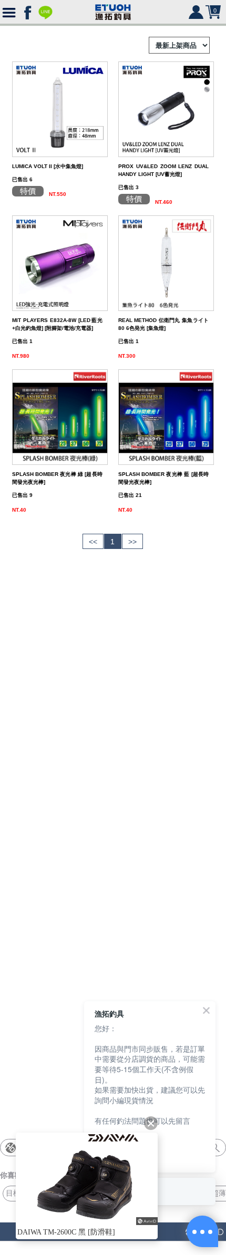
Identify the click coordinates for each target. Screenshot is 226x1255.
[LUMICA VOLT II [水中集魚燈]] (60, 109)
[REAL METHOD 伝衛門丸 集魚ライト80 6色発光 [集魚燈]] (166, 262)
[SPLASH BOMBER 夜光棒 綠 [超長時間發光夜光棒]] (60, 416)
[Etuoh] (113, 10)
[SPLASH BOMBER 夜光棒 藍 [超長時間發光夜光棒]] (166, 416)
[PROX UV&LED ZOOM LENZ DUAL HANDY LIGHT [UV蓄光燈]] (166, 109)
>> (132, 541)
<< (93, 541)
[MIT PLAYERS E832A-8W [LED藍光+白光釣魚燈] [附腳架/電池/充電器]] (60, 262)
